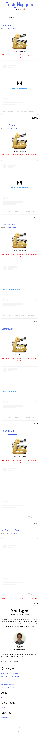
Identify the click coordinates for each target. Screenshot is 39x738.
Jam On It (6, 25)
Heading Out (7, 430)
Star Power (7, 328)
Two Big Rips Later (8, 687)
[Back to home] (19, 5)
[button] (19, 728)
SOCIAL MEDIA (12, 28)
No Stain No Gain (10, 530)
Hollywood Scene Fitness (10, 682)
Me (2, 697)
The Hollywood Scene (9, 679)
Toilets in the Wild (8, 684)
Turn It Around (8, 125)
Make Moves (8, 224)
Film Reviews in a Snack (10, 673)
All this (4, 707)
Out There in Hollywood (10, 676)
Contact (4, 717)
